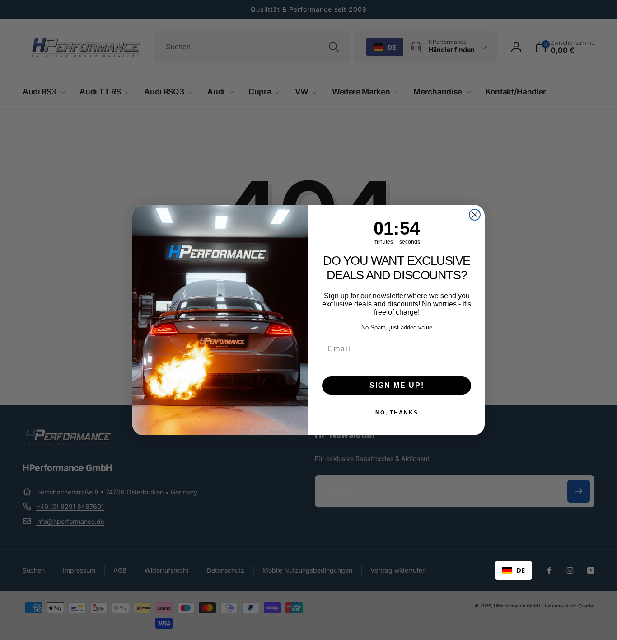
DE (520, 569)
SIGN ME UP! (396, 385)
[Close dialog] (474, 214)
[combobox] (513, 570)
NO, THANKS (396, 412)
